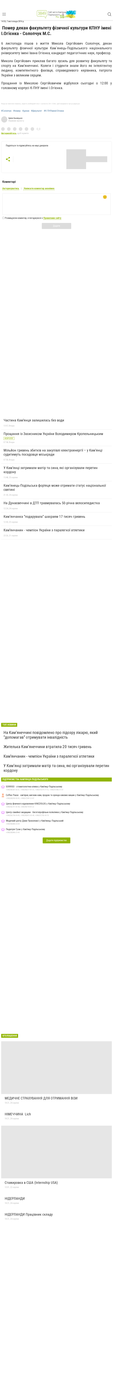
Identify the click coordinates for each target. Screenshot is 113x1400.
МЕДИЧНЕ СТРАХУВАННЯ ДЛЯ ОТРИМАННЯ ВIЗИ (41, 1098)
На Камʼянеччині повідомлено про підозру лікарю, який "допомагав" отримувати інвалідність (51, 735)
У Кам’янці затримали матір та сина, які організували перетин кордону (51, 470)
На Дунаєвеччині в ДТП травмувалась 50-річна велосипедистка (52, 503)
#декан (25, 111)
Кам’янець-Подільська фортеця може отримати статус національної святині (55, 487)
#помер (17, 111)
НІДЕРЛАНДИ (15, 1198)
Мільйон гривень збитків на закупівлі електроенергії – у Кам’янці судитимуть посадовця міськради (53, 452)
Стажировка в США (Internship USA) (31, 1183)
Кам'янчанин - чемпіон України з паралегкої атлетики (44, 530)
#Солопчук (6, 111)
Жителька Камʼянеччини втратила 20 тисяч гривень (48, 746)
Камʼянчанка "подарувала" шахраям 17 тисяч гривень (44, 517)
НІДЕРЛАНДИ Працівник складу (29, 1214)
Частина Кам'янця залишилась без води (34, 420)
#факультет (36, 111)
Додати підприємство (56, 840)
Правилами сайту (52, 218)
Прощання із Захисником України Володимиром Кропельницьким (53, 434)
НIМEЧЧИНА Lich (18, 1114)
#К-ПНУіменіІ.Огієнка (54, 111)
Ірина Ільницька (15, 118)
